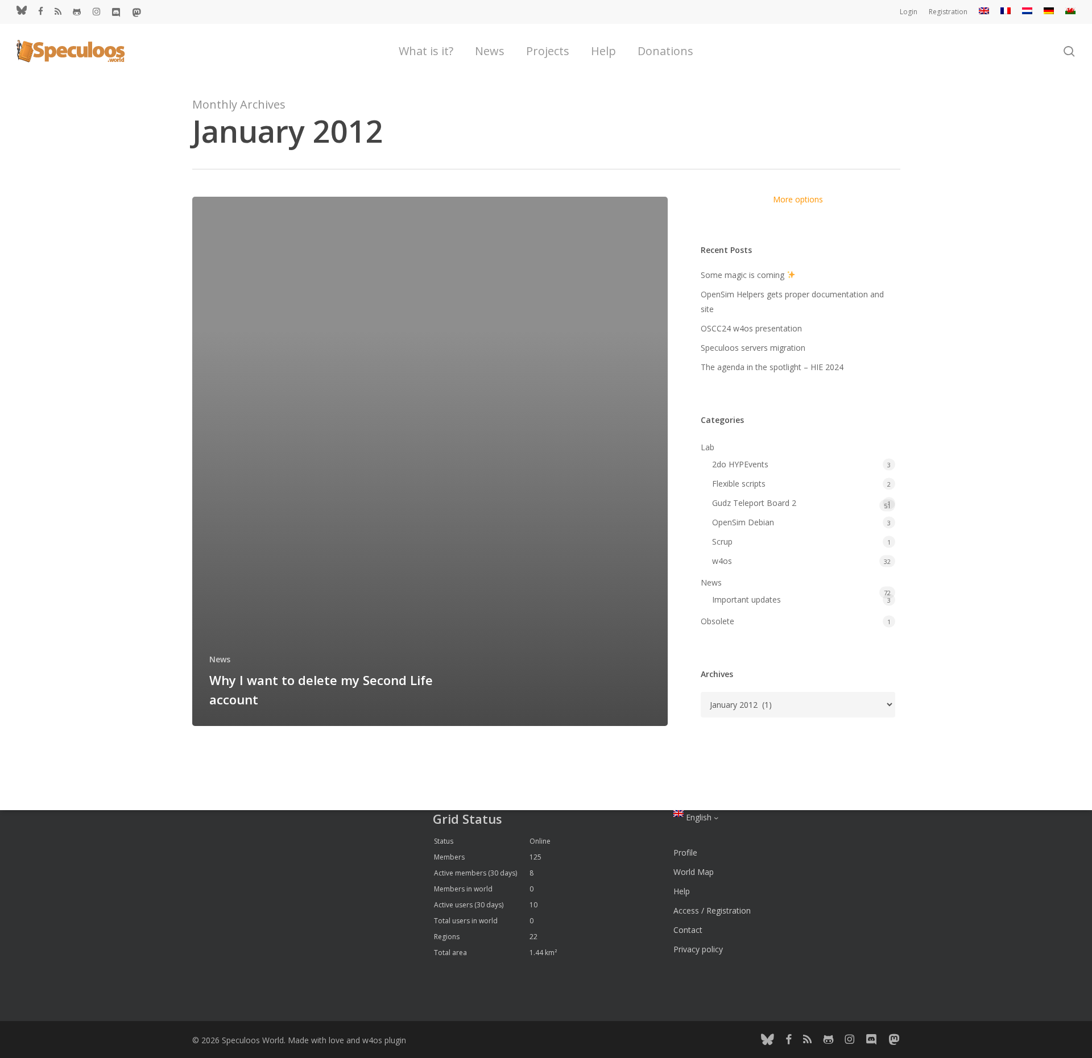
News (219, 659)
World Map (693, 871)
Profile (685, 852)
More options (798, 199)
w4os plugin (384, 1040)
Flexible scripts (739, 483)
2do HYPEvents (740, 464)
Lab (707, 447)
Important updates (746, 599)
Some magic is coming (744, 274)
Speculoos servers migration (753, 347)
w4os (722, 560)
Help (681, 891)
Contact (687, 929)
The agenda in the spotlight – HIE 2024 (772, 367)
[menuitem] (984, 12)
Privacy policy (698, 949)
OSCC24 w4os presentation (751, 328)
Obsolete (717, 621)
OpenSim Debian (743, 522)
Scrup (722, 541)
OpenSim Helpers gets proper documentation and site (792, 301)
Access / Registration (712, 910)
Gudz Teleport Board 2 (754, 502)
